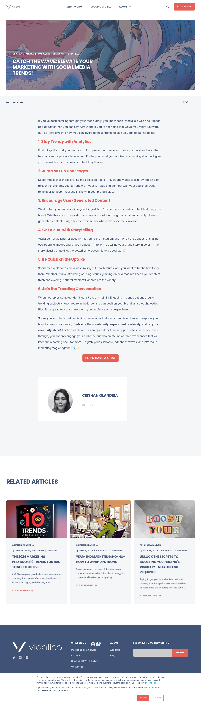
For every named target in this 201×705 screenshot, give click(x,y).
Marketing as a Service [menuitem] (83, 649)
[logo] (37, 647)
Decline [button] (157, 698)
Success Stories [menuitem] (101, 6)
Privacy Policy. (150, 683)
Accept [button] (143, 698)
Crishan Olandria (23, 53)
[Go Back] (100, 103)
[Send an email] (84, 404)
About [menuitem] (123, 6)
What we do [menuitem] (74, 6)
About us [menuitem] (115, 649)
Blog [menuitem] (112, 655)
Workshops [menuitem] (77, 666)
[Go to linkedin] (90, 404)
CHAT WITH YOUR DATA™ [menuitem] (84, 661)
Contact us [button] (184, 6)
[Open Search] (167, 6)
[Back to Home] (15, 7)
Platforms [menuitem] (76, 655)
